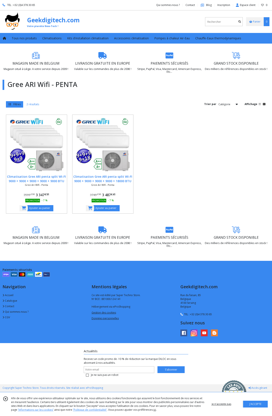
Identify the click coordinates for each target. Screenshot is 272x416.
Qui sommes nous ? (16, 312)
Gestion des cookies (104, 312)
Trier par (210, 104)
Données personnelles (105, 318)
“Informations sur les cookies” (36, 410)
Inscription (223, 5)
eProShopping (94, 388)
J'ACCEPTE (255, 404)
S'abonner (171, 369)
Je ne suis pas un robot (104, 375)
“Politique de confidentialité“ (90, 410)
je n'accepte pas (221, 404)
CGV (7, 317)
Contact (190, 5)
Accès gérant (259, 388)
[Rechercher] (239, 22)
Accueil (8, 295)
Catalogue (10, 300)
